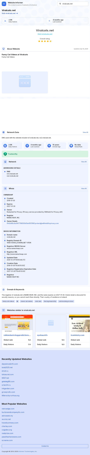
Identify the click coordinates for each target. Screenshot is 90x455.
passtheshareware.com (11, 437)
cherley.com (7, 426)
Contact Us (45, 446)
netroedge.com (8, 409)
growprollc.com (8, 392)
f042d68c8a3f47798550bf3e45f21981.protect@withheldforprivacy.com (33, 223)
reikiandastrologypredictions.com (18, 335)
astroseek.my (7, 416)
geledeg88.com (8, 381)
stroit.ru (5, 371)
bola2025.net (7, 367)
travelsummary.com (10, 423)
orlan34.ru (6, 385)
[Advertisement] (45, 64)
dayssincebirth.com (10, 364)
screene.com (7, 440)
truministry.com (77, 335)
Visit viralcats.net (8, 13)
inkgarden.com (8, 388)
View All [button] (85, 132)
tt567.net (5, 378)
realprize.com (7, 433)
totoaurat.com (8, 374)
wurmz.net (6, 419)
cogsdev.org (7, 430)
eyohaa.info (42, 335)
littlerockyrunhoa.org (10, 395)
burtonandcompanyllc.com (13, 412)
